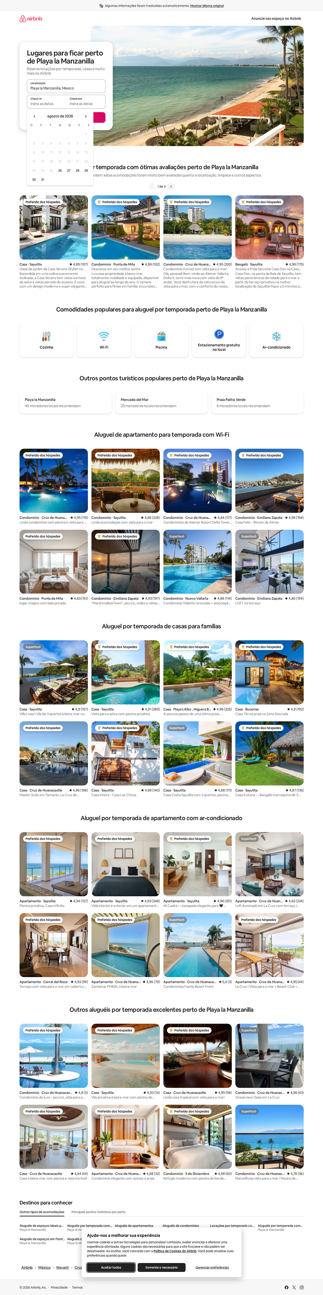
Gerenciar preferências (212, 1267)
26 (60, 171)
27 (69, 171)
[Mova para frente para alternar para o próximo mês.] (85, 116)
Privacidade (59, 1287)
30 (34, 180)
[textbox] (46, 103)
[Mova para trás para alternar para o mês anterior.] (34, 116)
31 (42, 180)
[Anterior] (152, 186)
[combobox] (66, 88)
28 (77, 171)
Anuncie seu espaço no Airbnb (276, 18)
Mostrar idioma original (207, 6)
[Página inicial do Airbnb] (31, 19)
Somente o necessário (161, 1267)
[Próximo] (170, 186)
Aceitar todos (111, 1267)
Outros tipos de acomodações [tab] (42, 1212)
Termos (77, 1287)
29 (86, 171)
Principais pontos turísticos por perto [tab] (98, 1212)
